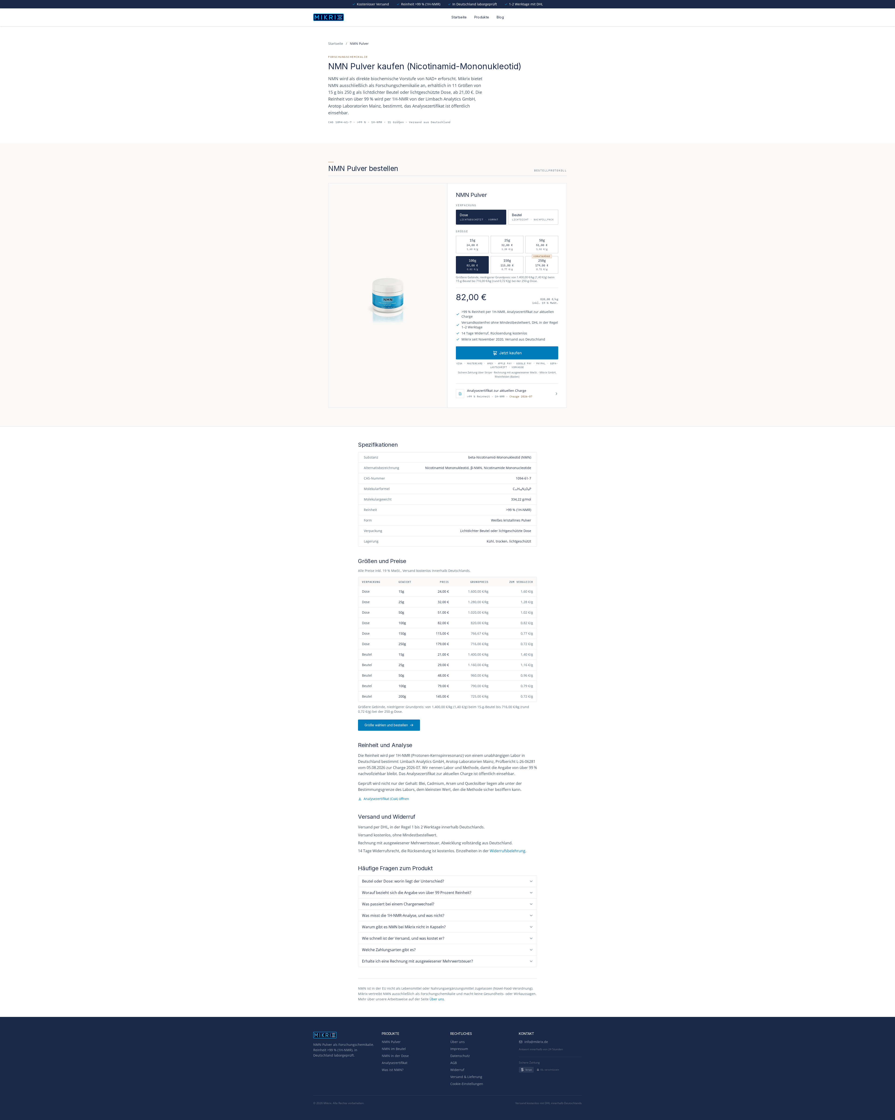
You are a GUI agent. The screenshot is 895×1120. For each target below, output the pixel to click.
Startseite (459, 17)
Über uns (437, 999)
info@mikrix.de (536, 1042)
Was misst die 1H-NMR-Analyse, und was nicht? (403, 915)
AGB (453, 1063)
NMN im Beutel (394, 1049)
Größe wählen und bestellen (386, 725)
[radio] (472, 244)
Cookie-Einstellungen (466, 1084)
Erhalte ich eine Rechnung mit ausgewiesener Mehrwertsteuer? (417, 961)
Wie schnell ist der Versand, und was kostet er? (403, 938)
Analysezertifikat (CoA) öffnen (386, 799)
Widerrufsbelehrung (507, 850)
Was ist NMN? (392, 1070)
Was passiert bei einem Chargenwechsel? (398, 904)
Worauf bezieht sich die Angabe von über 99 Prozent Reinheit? (416, 892)
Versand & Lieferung (466, 1077)
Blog (500, 17)
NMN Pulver (391, 1042)
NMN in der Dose (395, 1056)
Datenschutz (460, 1056)
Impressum (459, 1049)
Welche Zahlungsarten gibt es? (389, 949)
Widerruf (457, 1070)
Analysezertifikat (394, 1063)
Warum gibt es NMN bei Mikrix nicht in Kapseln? (404, 926)
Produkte (481, 17)
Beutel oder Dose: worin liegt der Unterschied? (403, 881)
